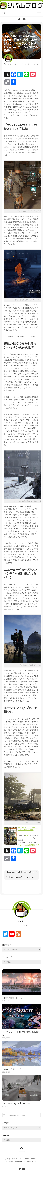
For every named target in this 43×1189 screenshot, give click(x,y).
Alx (35, 1162)
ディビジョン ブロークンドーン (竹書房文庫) (27, 829)
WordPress (20, 1162)
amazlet (27, 835)
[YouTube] (24, 19)
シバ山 (27, 64)
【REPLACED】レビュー (13, 998)
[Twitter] (19, 19)
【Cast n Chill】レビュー (13, 1069)
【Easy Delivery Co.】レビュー (16, 1103)
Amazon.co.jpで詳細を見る (28, 845)
